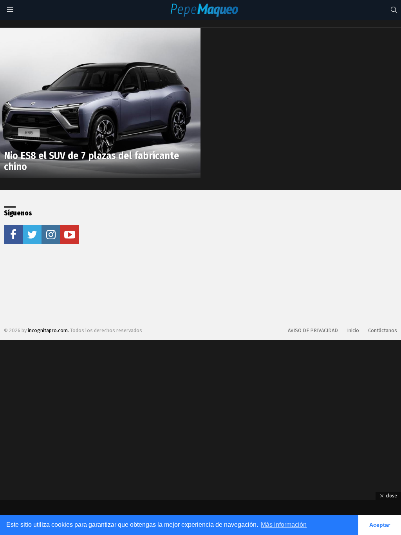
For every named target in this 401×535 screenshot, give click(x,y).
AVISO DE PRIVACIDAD (313, 330)
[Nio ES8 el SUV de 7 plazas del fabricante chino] (100, 103)
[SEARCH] (394, 10)
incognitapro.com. (49, 330)
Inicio (353, 330)
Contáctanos (382, 330)
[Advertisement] (196, 255)
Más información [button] (284, 524)
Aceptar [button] (379, 525)
